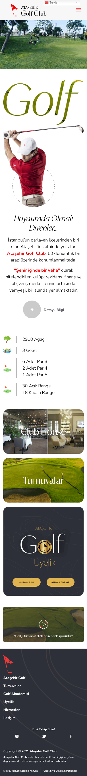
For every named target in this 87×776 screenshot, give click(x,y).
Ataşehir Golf (14, 677)
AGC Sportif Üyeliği (26, 582)
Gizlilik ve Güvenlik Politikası (60, 770)
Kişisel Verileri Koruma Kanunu (20, 770)
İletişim (9, 717)
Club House (43, 431)
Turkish (54, 2)
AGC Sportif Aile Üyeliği (60, 582)
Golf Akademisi (16, 693)
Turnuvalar (43, 480)
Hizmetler (11, 709)
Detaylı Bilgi (53, 309)
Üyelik (8, 701)
